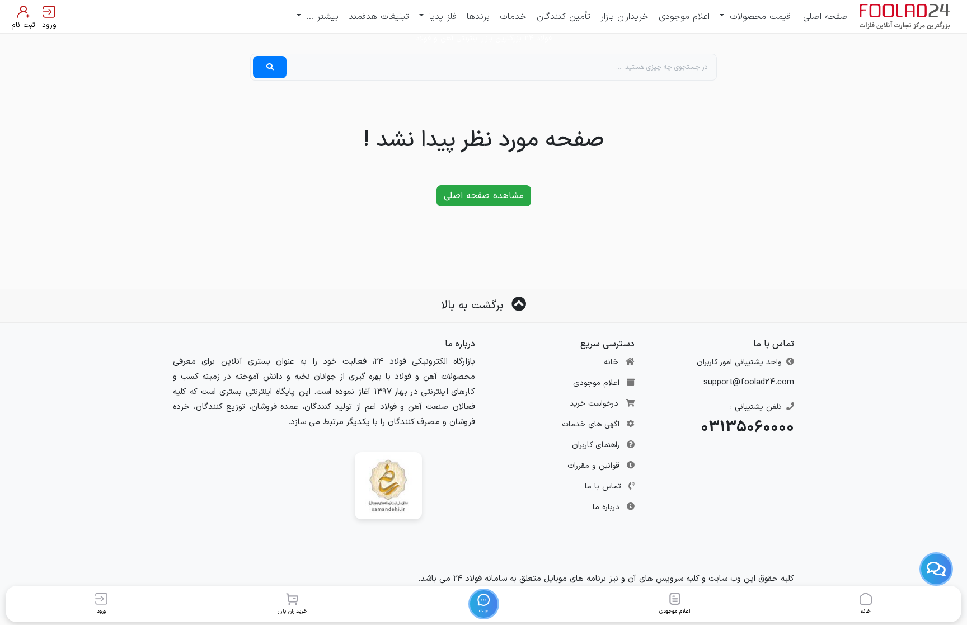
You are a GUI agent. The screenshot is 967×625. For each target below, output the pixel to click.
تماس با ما (603, 486)
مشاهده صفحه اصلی (484, 196)
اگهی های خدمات (590, 424)
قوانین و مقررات (593, 466)
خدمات (513, 17)
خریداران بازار (624, 17)
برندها (478, 17)
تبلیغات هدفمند (379, 17)
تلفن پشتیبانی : (756, 407)
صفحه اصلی (825, 17)
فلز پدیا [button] (441, 17)
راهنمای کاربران (595, 445)
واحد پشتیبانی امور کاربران (739, 362)
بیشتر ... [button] (321, 17)
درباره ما (606, 507)
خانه (611, 362)
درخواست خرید (594, 404)
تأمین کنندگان (563, 17)
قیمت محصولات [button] (758, 17)
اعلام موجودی (684, 17)
